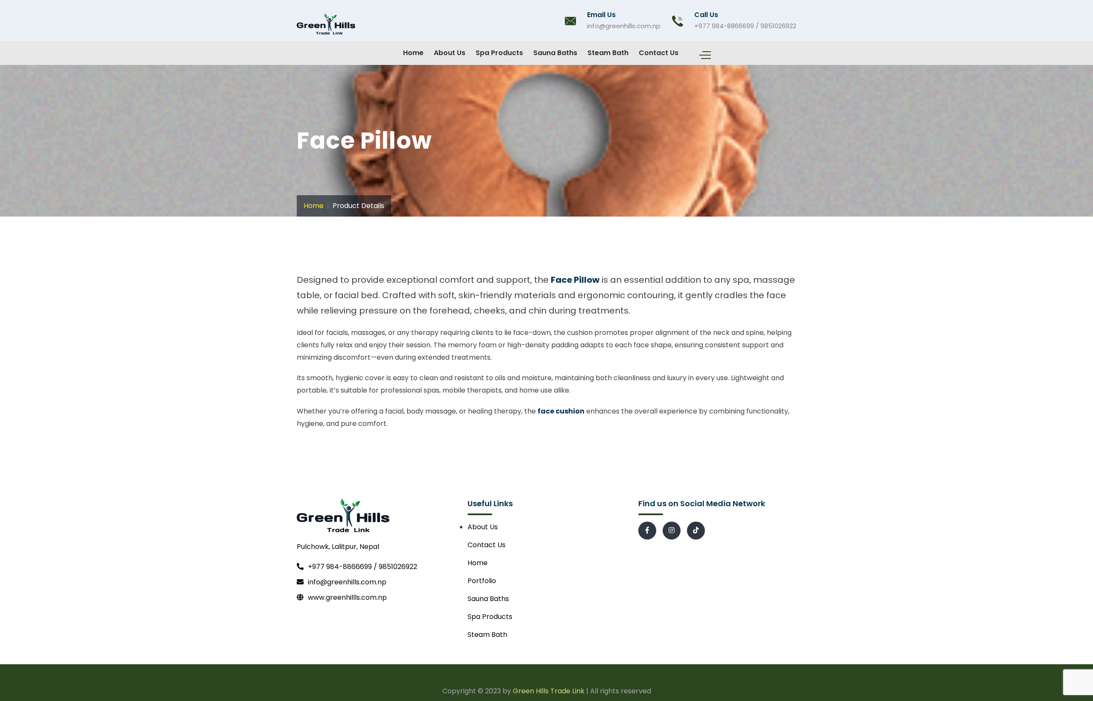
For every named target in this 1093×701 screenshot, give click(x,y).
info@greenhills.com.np (623, 25)
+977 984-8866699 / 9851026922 (745, 25)
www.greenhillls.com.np (347, 597)
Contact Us (658, 53)
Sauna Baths (555, 53)
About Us (449, 53)
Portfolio (482, 581)
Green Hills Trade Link (548, 691)
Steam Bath (607, 53)
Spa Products (499, 53)
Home (413, 53)
